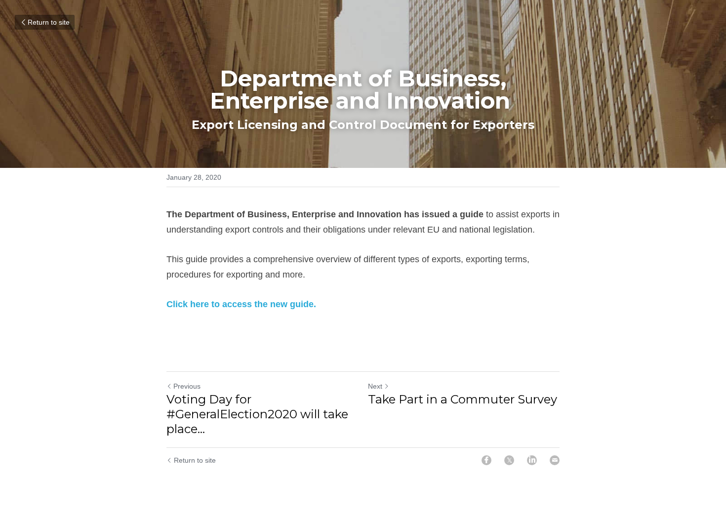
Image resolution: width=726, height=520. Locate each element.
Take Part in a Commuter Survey (462, 399)
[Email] (555, 460)
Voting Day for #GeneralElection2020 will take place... (257, 414)
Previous (187, 386)
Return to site (49, 22)
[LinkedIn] (532, 460)
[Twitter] (509, 460)
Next (375, 386)
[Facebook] (486, 460)
